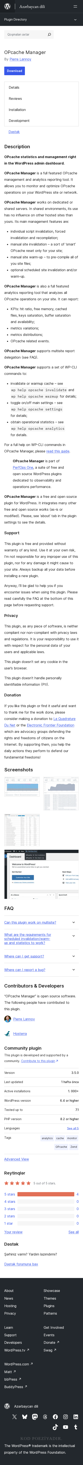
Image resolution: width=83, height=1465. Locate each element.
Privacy (10, 1313)
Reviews (15, 98)
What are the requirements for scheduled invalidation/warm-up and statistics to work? (27, 939)
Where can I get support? (24, 956)
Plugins (49, 1306)
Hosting (10, 1306)
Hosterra (20, 1033)
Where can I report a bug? (24, 970)
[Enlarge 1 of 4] (34, 782)
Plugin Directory (15, 19)
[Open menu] (76, 6)
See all (74, 1232)
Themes (50, 1298)
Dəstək (14, 132)
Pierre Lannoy (20, 59)
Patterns (50, 1313)
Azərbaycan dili (26, 1406)
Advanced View (16, 1159)
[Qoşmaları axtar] (49, 34)
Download (14, 71)
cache (60, 1138)
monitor (72, 1138)
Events (49, 1335)
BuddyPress (15, 1387)
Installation (17, 110)
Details (14, 87)
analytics (47, 1138)
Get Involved (54, 1327)
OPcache (61, 1146)
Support (10, 1335)
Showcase (52, 1290)
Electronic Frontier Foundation (50, 725)
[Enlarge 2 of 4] (73, 782)
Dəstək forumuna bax (21, 1264)
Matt (10, 1372)
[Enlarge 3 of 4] (34, 819)
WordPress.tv (17, 1350)
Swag (50, 1350)
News (8, 1298)
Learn (8, 1327)
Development (19, 120)
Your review (13, 1232)
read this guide (57, 451)
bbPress (12, 1379)
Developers (13, 1342)
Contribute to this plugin (38, 1061)
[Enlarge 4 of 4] (73, 855)
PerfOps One (23, 467)
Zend (73, 1146)
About (9, 1290)
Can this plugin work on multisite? (30, 922)
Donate (52, 1342)
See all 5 (73, 1128)
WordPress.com (18, 1364)
